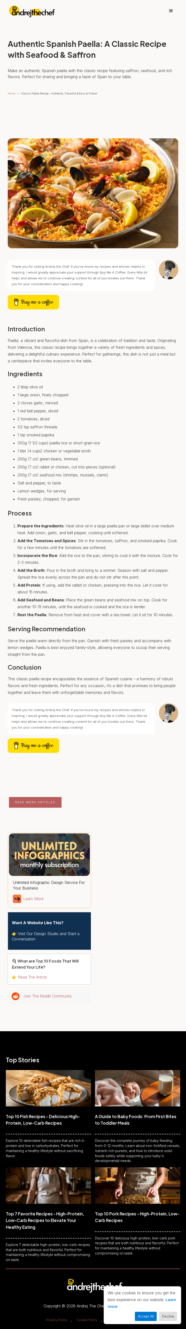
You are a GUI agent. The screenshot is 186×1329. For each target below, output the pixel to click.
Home (11, 93)
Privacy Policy (56, 1320)
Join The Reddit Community (47, 996)
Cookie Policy (87, 1320)
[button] (171, 11)
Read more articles (35, 802)
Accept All (146, 1316)
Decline (168, 1316)
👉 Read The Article (29, 977)
